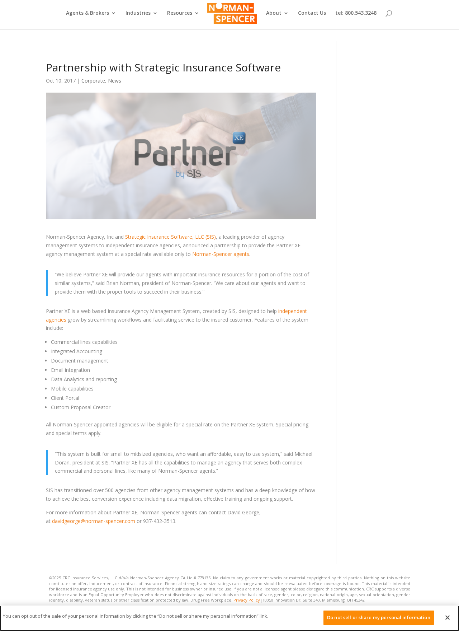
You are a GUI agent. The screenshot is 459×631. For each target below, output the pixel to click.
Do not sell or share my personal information (378, 617)
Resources (179, 13)
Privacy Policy (246, 600)
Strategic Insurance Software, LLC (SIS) (170, 236)
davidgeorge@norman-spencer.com (93, 521)
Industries (138, 13)
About (273, 13)
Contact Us (312, 13)
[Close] (447, 617)
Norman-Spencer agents (220, 254)
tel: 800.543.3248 (356, 13)
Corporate (93, 80)
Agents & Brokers (87, 13)
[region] (229, 618)
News (114, 80)
